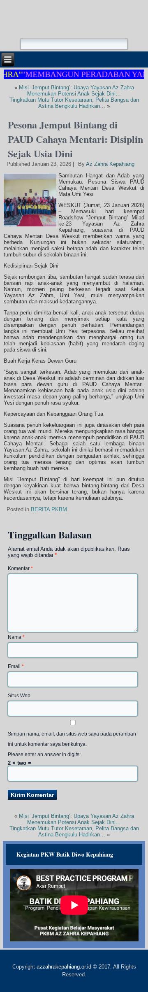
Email (16, 666)
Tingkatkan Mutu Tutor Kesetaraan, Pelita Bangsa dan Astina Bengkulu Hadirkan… (74, 103)
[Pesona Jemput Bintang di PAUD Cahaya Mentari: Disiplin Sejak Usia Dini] (31, 227)
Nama (16, 637)
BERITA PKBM (49, 509)
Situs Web (19, 696)
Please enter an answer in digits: (44, 754)
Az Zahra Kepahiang (110, 164)
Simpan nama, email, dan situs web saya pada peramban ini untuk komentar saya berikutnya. (72, 739)
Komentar (20, 568)
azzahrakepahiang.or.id (64, 967)
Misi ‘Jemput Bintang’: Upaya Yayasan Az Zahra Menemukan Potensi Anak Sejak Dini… (76, 90)
